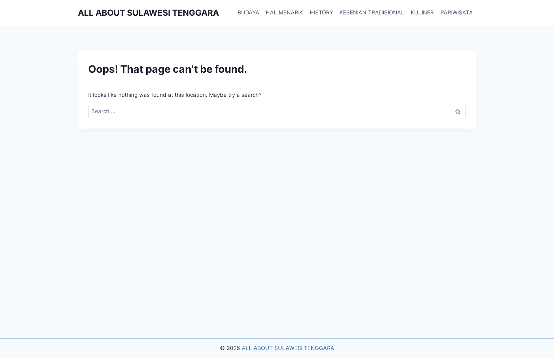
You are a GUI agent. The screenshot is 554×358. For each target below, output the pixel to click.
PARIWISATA (457, 12)
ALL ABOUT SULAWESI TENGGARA (288, 348)
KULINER (422, 12)
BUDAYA (248, 12)
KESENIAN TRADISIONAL (372, 12)
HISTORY (321, 12)
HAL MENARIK (284, 12)
